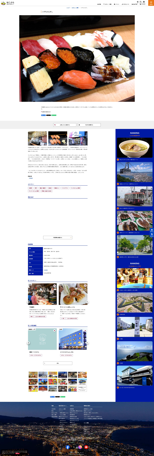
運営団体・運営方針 (72, 440)
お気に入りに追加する (65, 125)
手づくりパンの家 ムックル (67, 307)
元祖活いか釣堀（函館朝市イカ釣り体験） (129, 290)
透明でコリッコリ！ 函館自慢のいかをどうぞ (129, 232)
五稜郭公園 (122, 314)
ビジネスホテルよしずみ (66, 352)
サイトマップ (80, 440)
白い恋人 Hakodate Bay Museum (127, 387)
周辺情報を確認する (57, 237)
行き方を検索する (89, 125)
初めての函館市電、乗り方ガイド (127, 208)
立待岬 (121, 363)
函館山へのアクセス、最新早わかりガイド (129, 184)
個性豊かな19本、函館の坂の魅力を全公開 (129, 257)
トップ (68, 7)
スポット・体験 (75, 7)
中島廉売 (31, 178)
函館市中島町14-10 (46, 111)
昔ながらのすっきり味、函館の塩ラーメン (129, 159)
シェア (43, 115)
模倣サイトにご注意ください (77, 438)
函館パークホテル (34, 352)
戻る (58, 363)
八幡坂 (121, 338)
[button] (28, 301)
